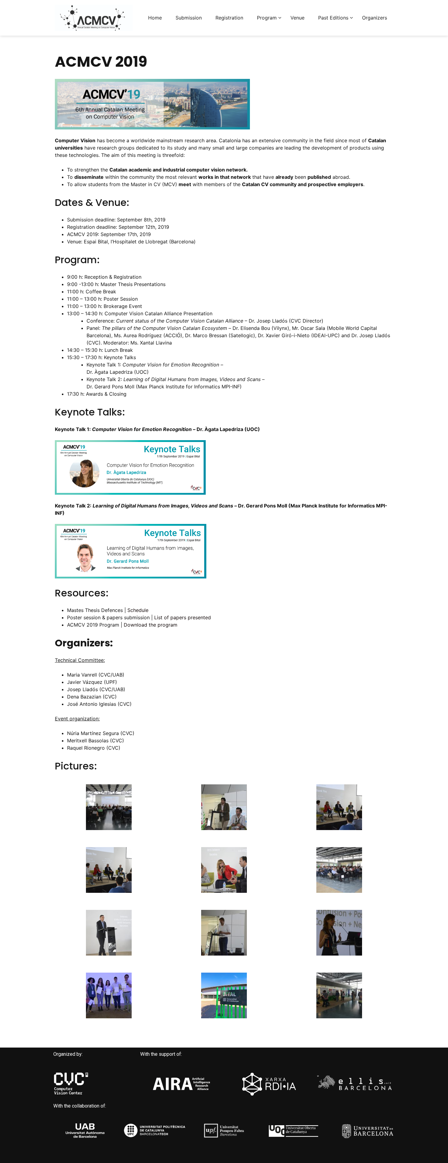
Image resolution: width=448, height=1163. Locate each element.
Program (267, 18)
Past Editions (333, 18)
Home (155, 18)
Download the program (150, 625)
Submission (189, 18)
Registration (229, 18)
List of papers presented (182, 617)
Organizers (374, 18)
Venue (297, 18)
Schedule (137, 610)
